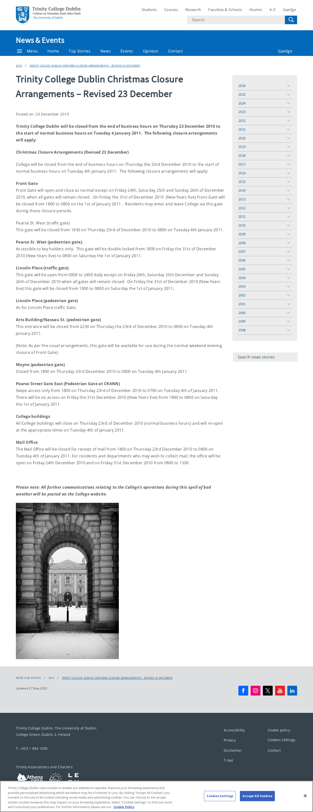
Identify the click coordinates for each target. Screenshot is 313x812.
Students (149, 9)
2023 (242, 111)
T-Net (228, 760)
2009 (242, 234)
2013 (242, 199)
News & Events (40, 40)
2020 (242, 138)
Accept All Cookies (257, 796)
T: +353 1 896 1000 (31, 748)
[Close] (305, 796)
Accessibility (234, 730)
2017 (242, 164)
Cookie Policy (123, 807)
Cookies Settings (282, 740)
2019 (242, 146)
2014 (242, 190)
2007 (242, 251)
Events (127, 51)
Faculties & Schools (225, 9)
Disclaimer (233, 750)
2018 (242, 155)
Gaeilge (289, 9)
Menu (32, 51)
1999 (242, 321)
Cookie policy (279, 730)
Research (193, 9)
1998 (242, 330)
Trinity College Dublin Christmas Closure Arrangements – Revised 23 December (84, 65)
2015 (242, 181)
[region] (156, 796)
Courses (171, 9)
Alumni (255, 9)
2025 (242, 94)
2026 (242, 85)
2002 (242, 295)
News (106, 51)
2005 (242, 269)
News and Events (28, 678)
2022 (242, 120)
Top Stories (79, 51)
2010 (19, 65)
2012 (242, 208)
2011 (242, 216)
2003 (242, 286)
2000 (242, 312)
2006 (242, 260)
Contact (175, 51)
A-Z (272, 9)
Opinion (150, 51)
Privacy (230, 740)
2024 (242, 103)
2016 (242, 173)
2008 (242, 243)
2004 (242, 277)
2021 (242, 129)
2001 (242, 304)
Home (53, 51)
